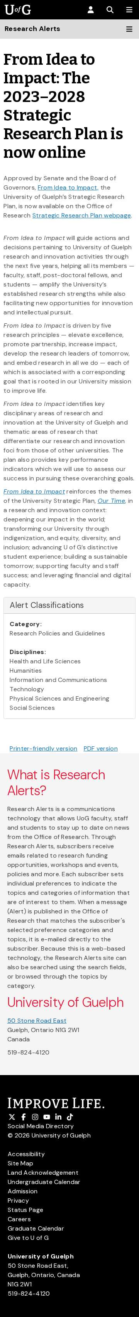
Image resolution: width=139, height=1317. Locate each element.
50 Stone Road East (36, 1021)
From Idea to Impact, (68, 187)
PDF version (101, 748)
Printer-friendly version (43, 748)
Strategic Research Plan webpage (81, 215)
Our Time (111, 501)
